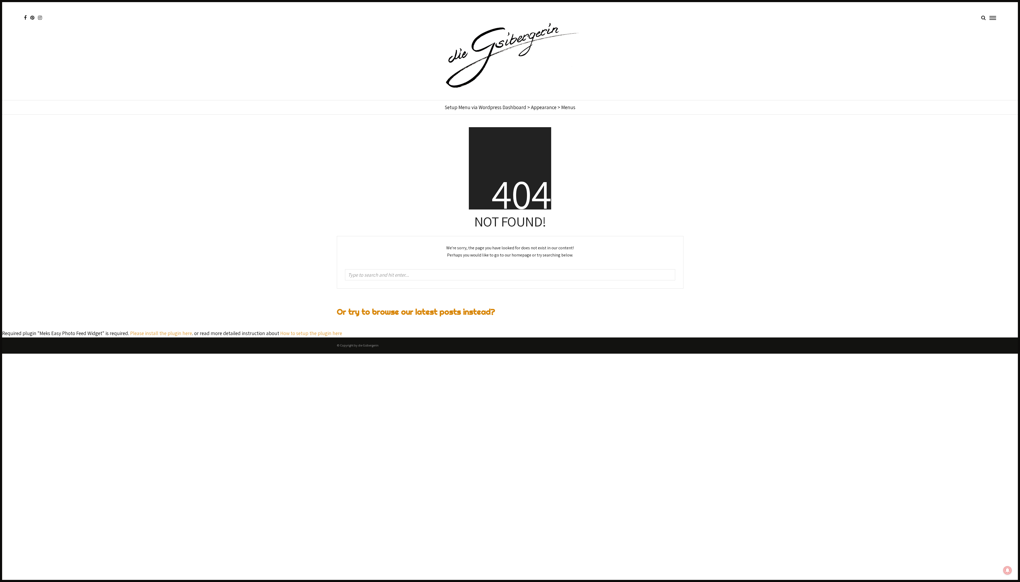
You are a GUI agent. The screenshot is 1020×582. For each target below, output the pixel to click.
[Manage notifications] (1007, 570)
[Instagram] (40, 17)
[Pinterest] (32, 17)
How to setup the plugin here (311, 333)
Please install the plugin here (161, 333)
